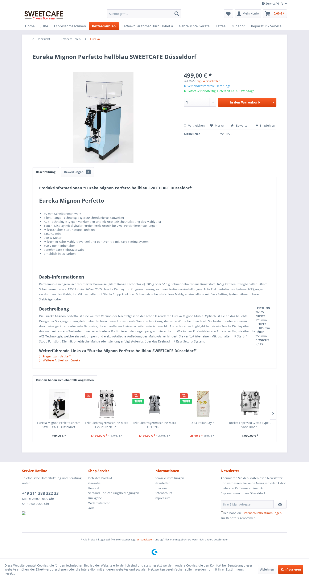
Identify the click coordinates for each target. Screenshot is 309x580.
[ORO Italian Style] (202, 404)
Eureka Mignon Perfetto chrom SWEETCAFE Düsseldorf (58, 425)
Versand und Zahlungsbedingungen (113, 493)
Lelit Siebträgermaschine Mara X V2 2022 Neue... (106, 425)
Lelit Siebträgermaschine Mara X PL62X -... (154, 425)
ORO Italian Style (202, 423)
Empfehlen (267, 125)
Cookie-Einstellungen (169, 478)
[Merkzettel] (228, 13)
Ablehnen (267, 569)
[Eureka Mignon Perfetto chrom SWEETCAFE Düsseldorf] (59, 404)
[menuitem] (144, 13)
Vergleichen (196, 125)
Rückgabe (95, 498)
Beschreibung (45, 172)
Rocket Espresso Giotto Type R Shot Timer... (250, 425)
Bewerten (242, 125)
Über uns (161, 488)
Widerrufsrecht (99, 503)
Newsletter (162, 483)
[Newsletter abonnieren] (280, 504)
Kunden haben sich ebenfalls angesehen (65, 380)
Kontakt (93, 488)
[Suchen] (176, 13)
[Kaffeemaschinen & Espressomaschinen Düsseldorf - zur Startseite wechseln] (43, 14)
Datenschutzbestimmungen (262, 513)
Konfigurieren (291, 569)
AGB (91, 508)
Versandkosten (145, 539)
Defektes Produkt (100, 478)
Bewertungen (76, 172)
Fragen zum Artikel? (56, 356)
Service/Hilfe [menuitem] (274, 3)
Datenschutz (163, 493)
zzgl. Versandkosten (208, 81)
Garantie (94, 483)
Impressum (162, 498)
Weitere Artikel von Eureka (61, 360)
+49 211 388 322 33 (40, 493)
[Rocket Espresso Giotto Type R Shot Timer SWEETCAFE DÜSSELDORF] (250, 404)
